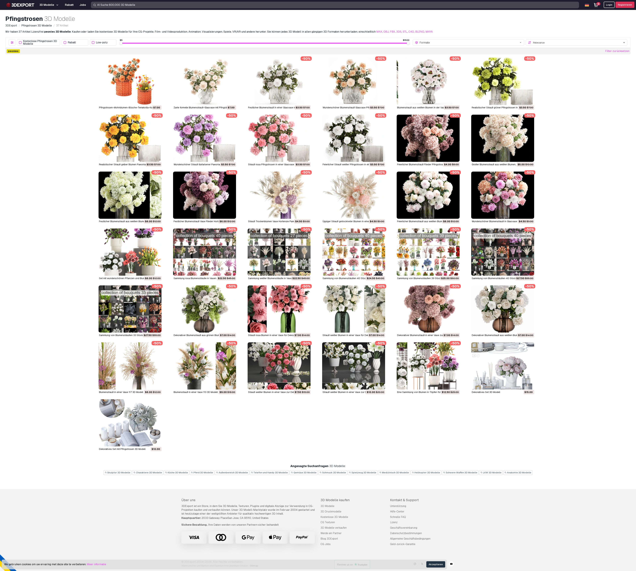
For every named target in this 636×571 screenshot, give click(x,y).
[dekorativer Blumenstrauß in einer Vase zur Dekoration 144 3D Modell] (428, 309)
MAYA (429, 31)
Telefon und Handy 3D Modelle (270, 472)
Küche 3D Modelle (177, 472)
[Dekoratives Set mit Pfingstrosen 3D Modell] (130, 422)
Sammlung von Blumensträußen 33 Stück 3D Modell (126, 335)
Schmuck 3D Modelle (334, 472)
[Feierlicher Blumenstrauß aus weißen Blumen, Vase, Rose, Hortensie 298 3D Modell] (428, 195)
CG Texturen (327, 522)
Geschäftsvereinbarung (403, 527)
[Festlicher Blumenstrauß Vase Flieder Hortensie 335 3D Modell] (204, 195)
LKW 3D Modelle (492, 472)
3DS (398, 31)
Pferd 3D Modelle (203, 472)
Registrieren (625, 4)
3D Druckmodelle (330, 511)
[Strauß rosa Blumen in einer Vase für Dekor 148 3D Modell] (279, 309)
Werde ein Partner (331, 533)
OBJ (386, 31)
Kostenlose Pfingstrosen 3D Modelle (40, 42)
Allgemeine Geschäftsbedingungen (410, 538)
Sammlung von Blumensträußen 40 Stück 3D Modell (350, 278)
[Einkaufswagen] (150, 100)
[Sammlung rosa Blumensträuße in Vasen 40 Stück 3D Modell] (204, 252)
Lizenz (394, 522)
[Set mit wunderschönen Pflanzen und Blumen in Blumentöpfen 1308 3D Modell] (130, 252)
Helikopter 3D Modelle (427, 472)
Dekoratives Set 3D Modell (486, 392)
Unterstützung (398, 506)
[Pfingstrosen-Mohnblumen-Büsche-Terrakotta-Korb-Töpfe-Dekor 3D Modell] (130, 81)
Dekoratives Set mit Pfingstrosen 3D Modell (122, 449)
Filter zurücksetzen (617, 51)
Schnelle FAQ (398, 517)
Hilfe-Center (397, 511)
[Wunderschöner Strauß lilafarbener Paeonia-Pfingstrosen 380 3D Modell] (204, 138)
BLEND (419, 31)
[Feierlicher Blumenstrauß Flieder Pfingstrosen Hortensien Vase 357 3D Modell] (428, 138)
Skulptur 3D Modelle (118, 472)
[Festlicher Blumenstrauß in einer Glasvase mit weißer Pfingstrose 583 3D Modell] (279, 81)
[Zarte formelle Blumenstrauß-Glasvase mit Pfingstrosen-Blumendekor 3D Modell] (204, 81)
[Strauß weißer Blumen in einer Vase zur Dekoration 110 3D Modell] (279, 365)
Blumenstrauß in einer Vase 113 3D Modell (196, 392)
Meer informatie (96, 564)
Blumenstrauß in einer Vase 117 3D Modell (121, 392)
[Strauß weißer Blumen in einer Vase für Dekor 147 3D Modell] (353, 309)
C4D (411, 31)
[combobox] (470, 42)
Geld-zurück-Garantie (402, 544)
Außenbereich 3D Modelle (233, 472)
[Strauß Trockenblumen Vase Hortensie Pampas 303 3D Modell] (279, 195)
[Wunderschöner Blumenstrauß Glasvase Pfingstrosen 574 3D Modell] (353, 81)
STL (405, 31)
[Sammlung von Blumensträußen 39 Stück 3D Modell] (428, 252)
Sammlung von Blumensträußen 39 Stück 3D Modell (424, 278)
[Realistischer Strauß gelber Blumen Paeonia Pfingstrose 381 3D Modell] (130, 138)
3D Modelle (327, 506)
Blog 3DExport (329, 538)
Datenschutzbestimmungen (406, 533)
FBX (392, 31)
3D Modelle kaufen (335, 500)
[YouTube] (451, 564)
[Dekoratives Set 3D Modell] (502, 365)
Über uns (188, 500)
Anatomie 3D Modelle (518, 472)
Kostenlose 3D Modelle (334, 517)
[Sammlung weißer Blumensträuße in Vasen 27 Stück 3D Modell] (279, 252)
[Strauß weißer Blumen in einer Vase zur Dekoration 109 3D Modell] (353, 365)
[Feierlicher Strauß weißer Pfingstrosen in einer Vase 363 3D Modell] (353, 138)
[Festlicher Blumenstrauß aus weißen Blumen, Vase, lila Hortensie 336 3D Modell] (130, 195)
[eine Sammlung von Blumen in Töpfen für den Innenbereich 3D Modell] (428, 365)
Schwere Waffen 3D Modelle (461, 472)
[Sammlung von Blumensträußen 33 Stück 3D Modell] (130, 309)
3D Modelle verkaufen (333, 527)
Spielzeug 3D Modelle (363, 472)
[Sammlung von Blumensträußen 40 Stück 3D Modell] (353, 252)
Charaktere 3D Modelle (148, 472)
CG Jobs (325, 544)
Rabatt (72, 42)
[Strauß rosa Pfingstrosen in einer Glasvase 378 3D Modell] (279, 138)
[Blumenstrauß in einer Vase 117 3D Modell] (130, 365)
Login (609, 4)
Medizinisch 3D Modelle (395, 472)
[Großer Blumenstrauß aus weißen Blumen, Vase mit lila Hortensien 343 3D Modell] (502, 138)
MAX (379, 31)
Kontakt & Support (404, 500)
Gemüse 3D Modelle (305, 472)
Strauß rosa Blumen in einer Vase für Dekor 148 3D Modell (279, 335)
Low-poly (102, 42)
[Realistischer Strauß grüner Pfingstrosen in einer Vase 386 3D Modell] (502, 81)
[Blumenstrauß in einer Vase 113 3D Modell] (204, 365)
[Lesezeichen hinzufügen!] (157, 100)
